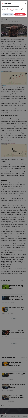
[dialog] (14, 9)
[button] (8, 14)
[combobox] (25, 3)
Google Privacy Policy (10, 9)
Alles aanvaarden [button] (20, 14)
